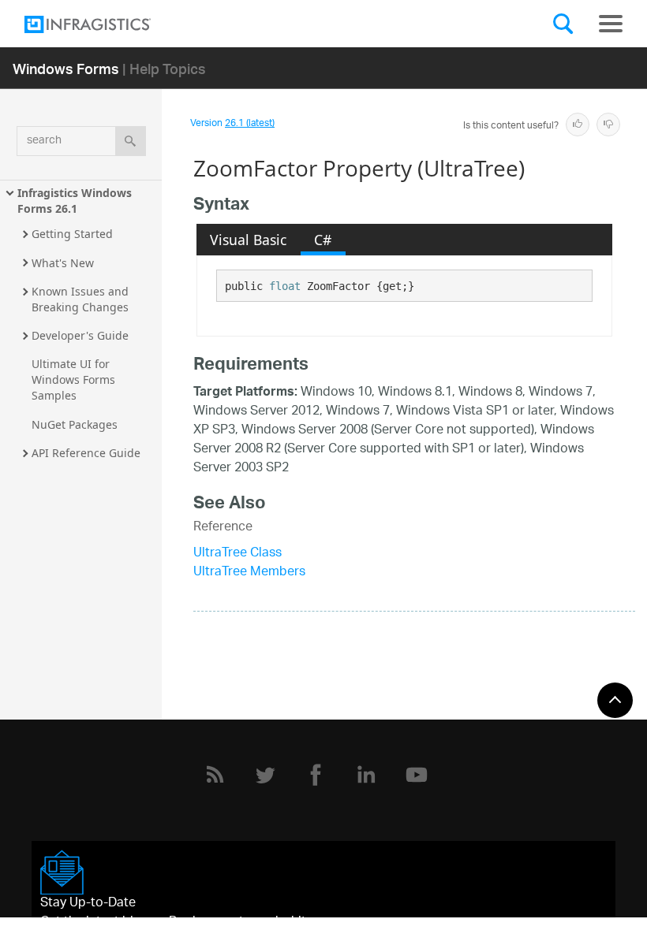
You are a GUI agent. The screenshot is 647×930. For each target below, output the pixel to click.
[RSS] (214, 774)
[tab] (248, 239)
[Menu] (611, 23)
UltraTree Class (237, 554)
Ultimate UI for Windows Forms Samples (75, 379)
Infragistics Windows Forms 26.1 (76, 200)
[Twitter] (265, 774)
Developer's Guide (80, 335)
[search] (130, 141)
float (285, 286)
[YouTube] (416, 774)
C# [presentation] (322, 239)
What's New (63, 262)
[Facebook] (315, 774)
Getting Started (72, 233)
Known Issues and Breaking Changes (82, 299)
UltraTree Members (249, 573)
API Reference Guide (86, 452)
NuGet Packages (75, 424)
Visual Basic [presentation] (248, 239)
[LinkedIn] (366, 774)
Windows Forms (66, 68)
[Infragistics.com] (103, 24)
